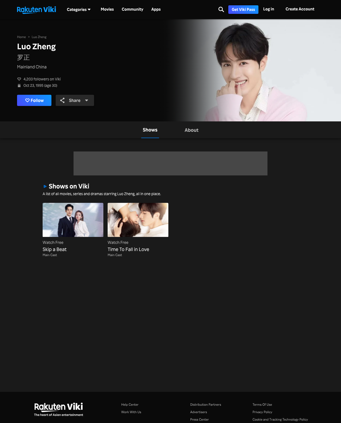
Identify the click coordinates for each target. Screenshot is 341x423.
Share (74, 100)
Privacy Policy (262, 412)
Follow (37, 100)
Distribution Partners (205, 404)
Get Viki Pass (243, 9)
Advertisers (198, 412)
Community (132, 9)
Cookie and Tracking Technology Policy (280, 419)
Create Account (300, 8)
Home (21, 37)
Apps (156, 9)
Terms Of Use (262, 404)
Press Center (199, 419)
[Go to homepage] (36, 9)
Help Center (130, 404)
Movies (107, 9)
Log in (268, 8)
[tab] (150, 129)
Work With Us (131, 412)
